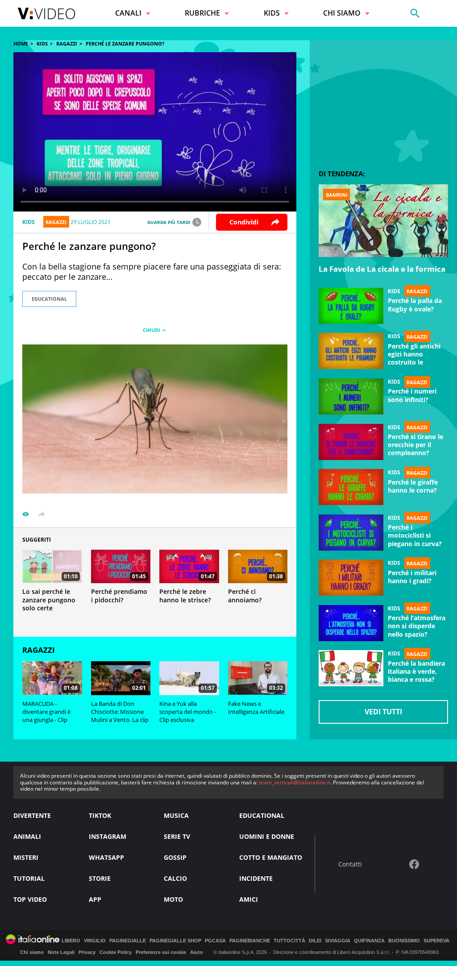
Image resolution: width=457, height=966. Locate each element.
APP (95, 899)
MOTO (173, 899)
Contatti (350, 864)
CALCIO (175, 878)
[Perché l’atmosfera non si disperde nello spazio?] (351, 623)
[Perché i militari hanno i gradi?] (351, 578)
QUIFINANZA (369, 940)
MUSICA (176, 815)
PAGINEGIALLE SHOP (175, 940)
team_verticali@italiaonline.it (294, 782)
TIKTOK (100, 815)
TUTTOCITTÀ (289, 940)
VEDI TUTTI (383, 712)
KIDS (42, 43)
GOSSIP (175, 857)
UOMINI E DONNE (266, 836)
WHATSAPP (106, 857)
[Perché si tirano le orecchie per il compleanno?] (351, 442)
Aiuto (196, 952)
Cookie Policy (116, 952)
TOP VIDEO (30, 899)
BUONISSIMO (404, 940)
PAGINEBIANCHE (249, 940)
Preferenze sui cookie (161, 952)
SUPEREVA (436, 940)
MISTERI (25, 857)
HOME (20, 43)
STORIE (100, 878)
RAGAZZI (66, 43)
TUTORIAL (29, 878)
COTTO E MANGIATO (270, 857)
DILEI (315, 940)
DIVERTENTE (32, 815)
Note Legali (61, 952)
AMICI (248, 899)
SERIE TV (177, 836)
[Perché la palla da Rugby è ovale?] (351, 306)
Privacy (87, 952)
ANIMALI (27, 836)
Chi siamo (32, 952)
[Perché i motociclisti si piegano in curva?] (351, 532)
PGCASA (215, 940)
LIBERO (71, 940)
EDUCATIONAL (49, 298)
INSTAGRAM (107, 836)
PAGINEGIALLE (127, 940)
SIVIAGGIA (337, 940)
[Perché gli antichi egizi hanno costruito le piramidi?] (351, 351)
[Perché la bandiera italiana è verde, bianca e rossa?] (351, 668)
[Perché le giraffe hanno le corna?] (351, 487)
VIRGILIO (95, 940)
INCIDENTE (256, 878)
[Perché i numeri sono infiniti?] (351, 396)
